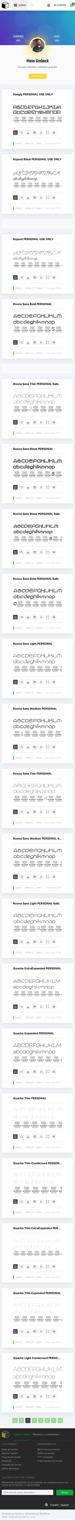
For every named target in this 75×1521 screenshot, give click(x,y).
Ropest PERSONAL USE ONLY (33, 239)
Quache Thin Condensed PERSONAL (37, 1163)
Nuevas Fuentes (10, 1453)
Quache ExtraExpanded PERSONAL (37, 968)
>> (60, 1420)
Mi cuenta (60, 5)
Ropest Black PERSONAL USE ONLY (37, 159)
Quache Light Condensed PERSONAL (37, 1358)
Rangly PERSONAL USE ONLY (33, 94)
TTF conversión (45, 1457)
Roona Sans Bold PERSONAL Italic (36, 578)
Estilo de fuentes (10, 1449)
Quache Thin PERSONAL (29, 1098)
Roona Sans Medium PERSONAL (35, 708)
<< (15, 1420)
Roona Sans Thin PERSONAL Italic (36, 384)
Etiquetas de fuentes (12, 1464)
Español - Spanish (59, 1505)
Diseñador (37, 75)
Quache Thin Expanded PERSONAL (37, 1293)
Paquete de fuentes (11, 1457)
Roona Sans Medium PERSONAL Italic (37, 838)
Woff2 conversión (46, 1453)
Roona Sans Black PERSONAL (33, 449)
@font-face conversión (49, 1449)
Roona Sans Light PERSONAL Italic (36, 903)
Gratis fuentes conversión (50, 1461)
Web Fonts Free (5, 5)
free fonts (30, 1516)
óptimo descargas (10, 1468)
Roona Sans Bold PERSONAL (32, 304)
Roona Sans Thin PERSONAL (32, 773)
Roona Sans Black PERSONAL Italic (36, 514)
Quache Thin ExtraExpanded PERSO (37, 1228)
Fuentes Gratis (21, 1434)
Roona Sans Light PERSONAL (32, 643)
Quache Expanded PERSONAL (33, 1033)
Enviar (65, 1492)
